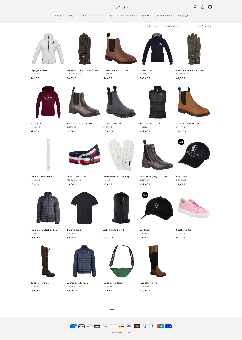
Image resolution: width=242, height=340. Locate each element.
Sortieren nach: (154, 26)
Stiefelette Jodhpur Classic (80, 123)
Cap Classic (181, 176)
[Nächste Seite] (130, 307)
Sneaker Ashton (183, 230)
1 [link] (112, 307)
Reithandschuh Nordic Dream (190, 70)
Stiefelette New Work (113, 123)
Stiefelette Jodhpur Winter (116, 70)
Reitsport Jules (124, 332)
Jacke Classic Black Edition (43, 230)
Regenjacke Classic (39, 70)
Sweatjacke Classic (149, 70)
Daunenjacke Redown (77, 283)
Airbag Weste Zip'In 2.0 (114, 230)
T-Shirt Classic (74, 230)
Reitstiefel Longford (40, 283)
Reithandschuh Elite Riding (116, 176)
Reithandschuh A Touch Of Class (82, 70)
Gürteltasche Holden (113, 283)
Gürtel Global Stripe (76, 176)
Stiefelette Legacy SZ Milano (153, 176)
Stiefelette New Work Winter (189, 123)
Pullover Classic (38, 123)
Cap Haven (145, 230)
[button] (72, 15)
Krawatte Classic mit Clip (42, 176)
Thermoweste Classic (150, 123)
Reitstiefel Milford (148, 283)
